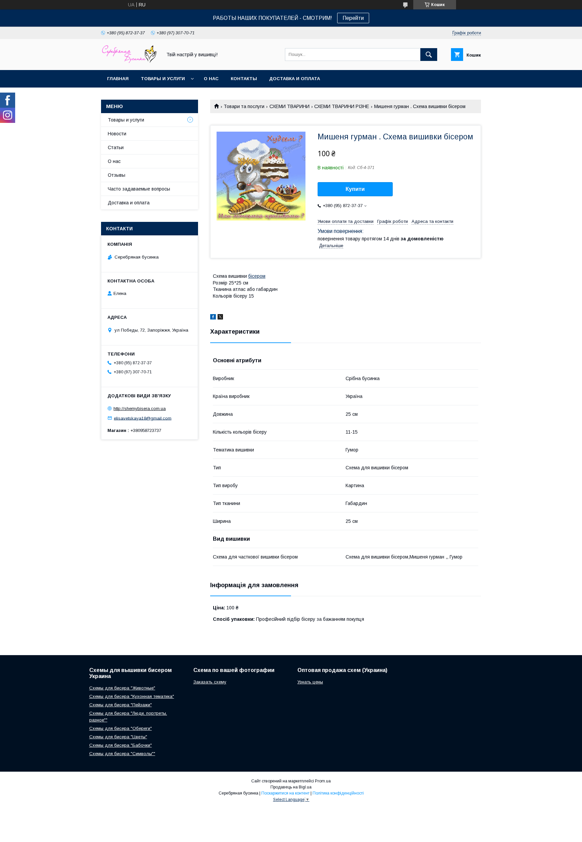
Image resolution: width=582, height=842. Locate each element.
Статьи (116, 147)
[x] (220, 318)
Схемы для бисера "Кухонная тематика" (131, 696)
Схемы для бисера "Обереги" (120, 728)
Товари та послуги (244, 106)
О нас (211, 78)
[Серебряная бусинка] (129, 61)
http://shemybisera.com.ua (140, 408)
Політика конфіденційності (338, 793)
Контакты (244, 78)
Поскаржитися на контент (285, 793)
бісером (256, 276)
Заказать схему (209, 681)
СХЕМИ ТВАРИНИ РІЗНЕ (341, 106)
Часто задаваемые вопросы (139, 189)
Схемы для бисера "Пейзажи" (120, 704)
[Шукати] (428, 54)
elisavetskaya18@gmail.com (142, 417)
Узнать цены (310, 681)
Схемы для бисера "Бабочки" (120, 745)
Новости (117, 133)
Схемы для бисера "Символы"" (122, 753)
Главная (118, 78)
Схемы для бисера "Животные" (122, 688)
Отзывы (116, 175)
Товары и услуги (163, 78)
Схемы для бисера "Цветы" (118, 736)
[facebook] (213, 318)
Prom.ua (323, 781)
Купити (355, 189)
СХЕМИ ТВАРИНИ (289, 106)
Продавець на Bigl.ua (291, 787)
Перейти (353, 18)
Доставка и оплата (294, 78)
